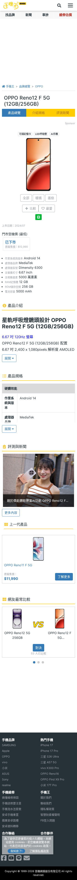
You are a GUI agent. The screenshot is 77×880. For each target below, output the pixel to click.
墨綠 (51, 198)
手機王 (9, 86)
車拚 (45, 15)
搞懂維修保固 (10, 797)
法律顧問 (46, 838)
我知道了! (16, 851)
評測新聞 (62, 113)
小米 (5, 768)
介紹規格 (38, 113)
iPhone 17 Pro (49, 750)
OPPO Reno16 (49, 773)
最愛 (48, 208)
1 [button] (34, 662)
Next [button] (75, 632)
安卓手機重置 (10, 814)
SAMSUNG (9, 745)
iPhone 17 (46, 745)
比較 (32, 208)
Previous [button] (1, 632)
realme (6, 785)
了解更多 (64, 577)
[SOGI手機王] (15, 5)
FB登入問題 (47, 820)
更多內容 (11, 513)
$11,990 (11, 579)
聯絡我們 (46, 803)
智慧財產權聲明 (50, 814)
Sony (5, 779)
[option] (38, 480)
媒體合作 (46, 844)
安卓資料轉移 (10, 826)
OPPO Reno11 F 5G (18, 565)
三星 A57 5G (48, 762)
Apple (5, 750)
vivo (4, 762)
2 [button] (38, 662)
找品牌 (10, 15)
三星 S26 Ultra (49, 756)
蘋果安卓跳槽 (10, 820)
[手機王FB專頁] (4, 859)
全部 (26, 198)
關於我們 (46, 797)
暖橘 (38, 198)
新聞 (28, 15)
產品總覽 (14, 113)
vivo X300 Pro (49, 768)
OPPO (39, 86)
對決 (38, 648)
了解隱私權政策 (39, 851)
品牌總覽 (24, 86)
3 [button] (43, 662)
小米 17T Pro (48, 785)
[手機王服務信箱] (26, 859)
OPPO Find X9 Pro (52, 779)
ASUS (5, 773)
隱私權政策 (47, 809)
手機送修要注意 (11, 803)
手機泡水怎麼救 (11, 809)
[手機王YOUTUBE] (11, 859)
